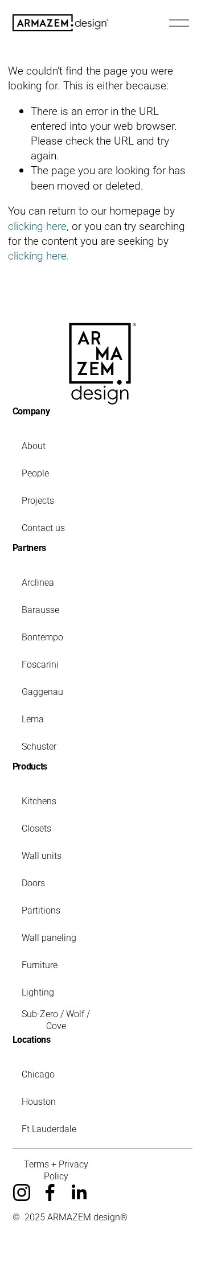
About (34, 445)
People (35, 473)
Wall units (42, 855)
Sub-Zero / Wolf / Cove (56, 1019)
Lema (33, 719)
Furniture (40, 964)
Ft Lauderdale (49, 1128)
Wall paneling (49, 937)
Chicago (38, 1074)
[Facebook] (50, 1192)
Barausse (40, 609)
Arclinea (38, 582)
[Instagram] (22, 1192)
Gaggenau (42, 691)
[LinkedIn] (78, 1192)
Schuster (39, 746)
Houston (39, 1101)
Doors (33, 883)
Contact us (43, 527)
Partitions (41, 910)
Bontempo (42, 637)
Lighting (38, 992)
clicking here (37, 226)
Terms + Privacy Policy (56, 1170)
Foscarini (40, 664)
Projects (38, 500)
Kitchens (39, 801)
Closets (36, 828)
